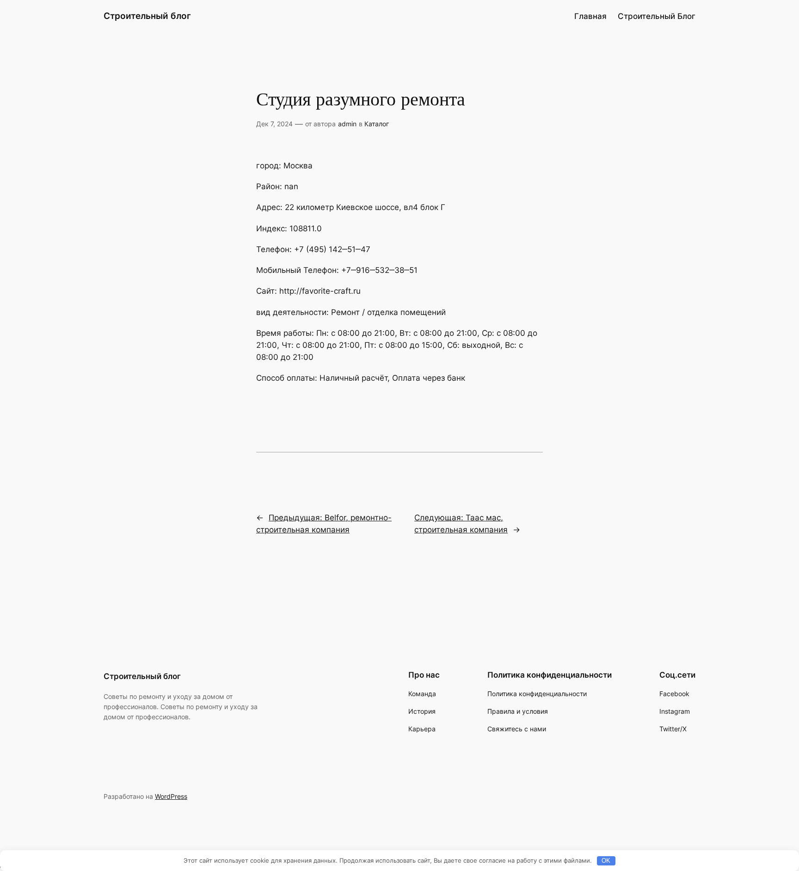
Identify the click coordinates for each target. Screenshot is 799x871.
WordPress (171, 796)
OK (606, 860)
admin (347, 124)
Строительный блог (147, 15)
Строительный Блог (656, 16)
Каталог (376, 124)
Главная (590, 16)
